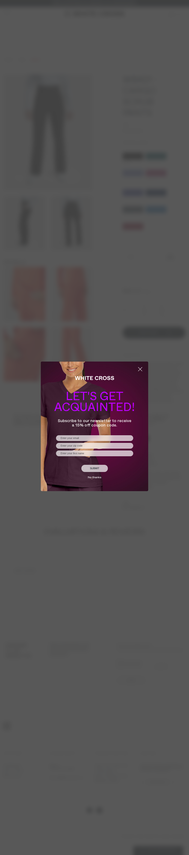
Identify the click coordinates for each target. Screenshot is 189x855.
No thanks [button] (94, 477)
